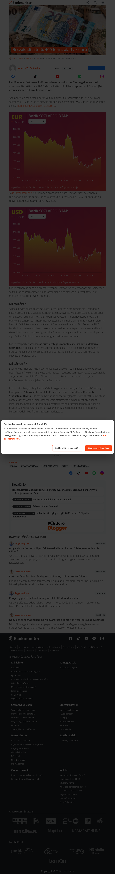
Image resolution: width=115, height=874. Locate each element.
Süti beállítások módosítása (67, 448)
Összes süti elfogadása (98, 448)
